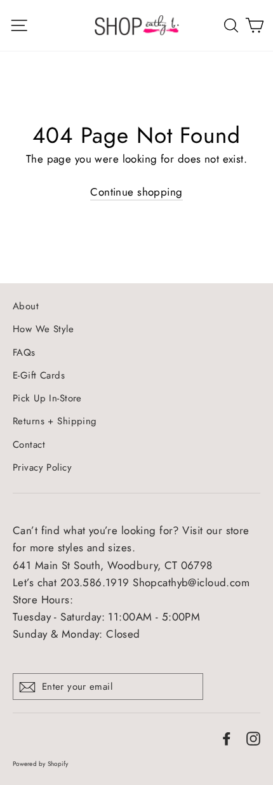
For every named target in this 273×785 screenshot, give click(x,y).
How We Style (43, 329)
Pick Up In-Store (47, 398)
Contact (29, 445)
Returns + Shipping (55, 421)
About (26, 306)
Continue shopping (136, 191)
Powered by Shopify (41, 763)
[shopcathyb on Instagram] (253, 737)
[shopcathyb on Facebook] (227, 737)
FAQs (24, 352)
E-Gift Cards (39, 375)
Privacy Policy (42, 467)
